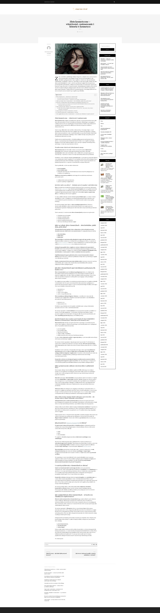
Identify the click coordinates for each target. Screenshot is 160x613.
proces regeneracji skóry (65, 244)
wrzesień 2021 (104, 347)
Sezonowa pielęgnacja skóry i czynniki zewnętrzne (107, 142)
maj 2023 (102, 298)
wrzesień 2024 (104, 276)
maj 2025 (102, 257)
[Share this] (92, 544)
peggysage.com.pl (49, 51)
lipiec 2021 (103, 352)
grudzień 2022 (104, 310)
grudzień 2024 (104, 269)
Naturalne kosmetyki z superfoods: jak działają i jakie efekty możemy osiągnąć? (106, 176)
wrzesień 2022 (104, 317)
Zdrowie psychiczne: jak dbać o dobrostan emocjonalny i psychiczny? (107, 72)
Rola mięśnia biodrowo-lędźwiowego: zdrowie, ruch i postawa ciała (107, 77)
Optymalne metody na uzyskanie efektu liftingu (54, 583)
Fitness (102, 123)
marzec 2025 (103, 261)
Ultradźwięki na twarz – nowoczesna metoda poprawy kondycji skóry (107, 99)
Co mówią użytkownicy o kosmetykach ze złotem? (67, 112)
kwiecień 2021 (104, 359)
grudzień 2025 (104, 240)
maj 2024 (103, 286)
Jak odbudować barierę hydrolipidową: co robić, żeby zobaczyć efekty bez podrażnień (54, 577)
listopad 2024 (103, 271)
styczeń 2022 (103, 337)
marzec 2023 (103, 303)
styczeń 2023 (103, 308)
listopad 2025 (103, 242)
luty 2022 (103, 334)
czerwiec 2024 (104, 283)
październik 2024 (104, 274)
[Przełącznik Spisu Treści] (94, 95)
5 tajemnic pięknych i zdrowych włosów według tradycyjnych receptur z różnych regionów (107, 89)
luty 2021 (102, 364)
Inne (101, 126)
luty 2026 (103, 235)
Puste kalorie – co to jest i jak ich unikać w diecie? (107, 64)
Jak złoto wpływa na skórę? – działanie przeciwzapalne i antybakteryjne (72, 99)
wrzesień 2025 (104, 247)
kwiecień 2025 (104, 259)
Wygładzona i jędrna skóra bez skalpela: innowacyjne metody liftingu (52, 580)
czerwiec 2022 (104, 325)
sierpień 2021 (103, 349)
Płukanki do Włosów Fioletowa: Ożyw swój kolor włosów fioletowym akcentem (107, 94)
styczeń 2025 (103, 266)
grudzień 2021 (104, 339)
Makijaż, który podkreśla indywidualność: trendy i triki (109, 187)
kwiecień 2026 (104, 230)
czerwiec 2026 (104, 225)
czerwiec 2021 (104, 354)
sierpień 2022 (103, 320)
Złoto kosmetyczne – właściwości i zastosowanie (66, 96)
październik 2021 (104, 344)
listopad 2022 (103, 313)
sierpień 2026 (103, 223)
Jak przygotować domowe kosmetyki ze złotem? (67, 110)
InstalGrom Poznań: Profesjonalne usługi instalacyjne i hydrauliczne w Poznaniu (107, 105)
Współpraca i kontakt (49, 1)
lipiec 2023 (103, 293)
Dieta (102, 121)
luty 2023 (103, 305)
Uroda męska (103, 151)
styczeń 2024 (103, 288)
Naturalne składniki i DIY (106, 132)
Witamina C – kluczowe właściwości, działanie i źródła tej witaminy (107, 60)
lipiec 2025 (103, 252)
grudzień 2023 (104, 291)
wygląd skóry (65, 189)
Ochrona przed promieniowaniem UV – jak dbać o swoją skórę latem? (110, 208)
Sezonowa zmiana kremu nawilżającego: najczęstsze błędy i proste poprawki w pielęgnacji (55, 597)
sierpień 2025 (103, 249)
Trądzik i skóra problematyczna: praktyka (106, 145)
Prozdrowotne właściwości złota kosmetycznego (67, 98)
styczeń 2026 (103, 237)
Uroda (80, 19)
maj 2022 (102, 327)
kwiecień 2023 (104, 300)
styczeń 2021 (103, 366)
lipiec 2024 (103, 281)
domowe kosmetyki (72, 423)
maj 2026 (102, 227)
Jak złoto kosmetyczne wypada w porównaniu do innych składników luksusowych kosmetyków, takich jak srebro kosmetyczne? (76, 104)
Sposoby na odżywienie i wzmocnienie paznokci (106, 111)
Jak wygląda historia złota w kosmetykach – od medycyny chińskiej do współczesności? (75, 113)
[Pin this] (96, 544)
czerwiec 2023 (104, 296)
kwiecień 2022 (104, 330)
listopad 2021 (103, 342)
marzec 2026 (103, 232)
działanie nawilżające (63, 242)
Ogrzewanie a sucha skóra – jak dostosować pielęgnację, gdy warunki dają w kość (53, 590)
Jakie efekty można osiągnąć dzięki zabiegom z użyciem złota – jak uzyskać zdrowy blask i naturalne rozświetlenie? (75, 109)
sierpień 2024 (103, 279)
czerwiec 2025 (104, 254)
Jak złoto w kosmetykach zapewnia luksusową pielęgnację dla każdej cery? (72, 102)
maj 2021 (102, 356)
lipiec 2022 (103, 322)
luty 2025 (103, 264)
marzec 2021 (103, 361)
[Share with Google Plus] (95, 544)
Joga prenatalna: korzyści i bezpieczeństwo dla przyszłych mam (107, 68)
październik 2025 (104, 244)
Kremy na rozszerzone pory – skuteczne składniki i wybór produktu (110, 197)
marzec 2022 (103, 332)
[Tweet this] (93, 544)
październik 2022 (104, 315)
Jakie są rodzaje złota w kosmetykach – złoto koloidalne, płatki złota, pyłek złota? (74, 101)
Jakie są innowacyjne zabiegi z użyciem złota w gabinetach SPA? (70, 106)
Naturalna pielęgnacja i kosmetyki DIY (105, 129)
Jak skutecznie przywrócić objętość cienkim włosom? (109, 165)
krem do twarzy (87, 446)
